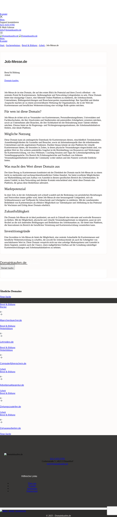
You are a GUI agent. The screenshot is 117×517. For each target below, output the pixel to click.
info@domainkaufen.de (10, 30)
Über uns (32, 483)
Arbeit (42, 45)
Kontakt (32, 486)
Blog (2, 19)
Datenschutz (32, 491)
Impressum (32, 488)
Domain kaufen (7, 268)
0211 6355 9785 (7, 25)
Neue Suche (5, 296)
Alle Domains (33, 263)
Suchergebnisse (13, 45)
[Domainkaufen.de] (9, 36)
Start (2, 45)
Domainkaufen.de (13, 263)
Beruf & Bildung (30, 45)
